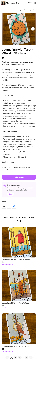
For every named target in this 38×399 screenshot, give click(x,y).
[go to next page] (31, 357)
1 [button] (11, 357)
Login (30, 2)
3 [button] (19, 357)
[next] (33, 29)
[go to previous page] (7, 357)
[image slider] (19, 29)
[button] (35, 3)
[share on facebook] (14, 206)
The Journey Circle (13, 3)
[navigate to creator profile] (3, 3)
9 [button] (26, 357)
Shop (19, 10)
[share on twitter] (9, 206)
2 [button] (15, 357)
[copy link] (4, 206)
